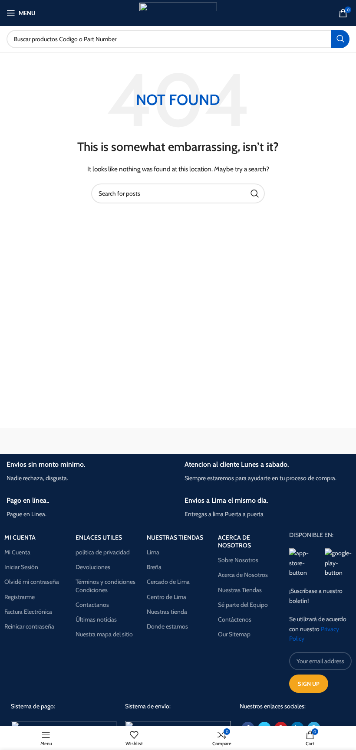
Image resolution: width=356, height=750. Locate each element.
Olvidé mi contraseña (31, 582)
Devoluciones (93, 567)
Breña (154, 567)
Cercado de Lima (168, 582)
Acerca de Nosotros (243, 575)
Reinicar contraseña (29, 626)
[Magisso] (134, 440)
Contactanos (92, 605)
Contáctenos (234, 619)
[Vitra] (47, 440)
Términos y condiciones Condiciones (105, 585)
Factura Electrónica (28, 612)
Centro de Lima (166, 597)
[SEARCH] (340, 39)
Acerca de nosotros (234, 541)
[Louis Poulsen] (221, 440)
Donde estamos (167, 626)
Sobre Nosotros (238, 560)
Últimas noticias (96, 619)
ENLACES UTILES (99, 537)
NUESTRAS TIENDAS (175, 537)
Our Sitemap (234, 634)
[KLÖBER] (308, 440)
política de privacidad (103, 552)
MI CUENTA (20, 537)
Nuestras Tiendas (240, 590)
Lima (153, 552)
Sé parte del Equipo (243, 605)
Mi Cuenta (17, 552)
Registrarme (19, 597)
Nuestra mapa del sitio (104, 634)
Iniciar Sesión (21, 567)
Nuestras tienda (167, 612)
